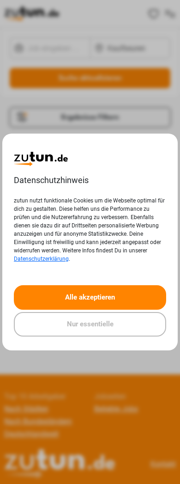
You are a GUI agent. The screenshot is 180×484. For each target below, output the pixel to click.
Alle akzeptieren (90, 297)
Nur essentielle (90, 324)
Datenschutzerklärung (41, 259)
